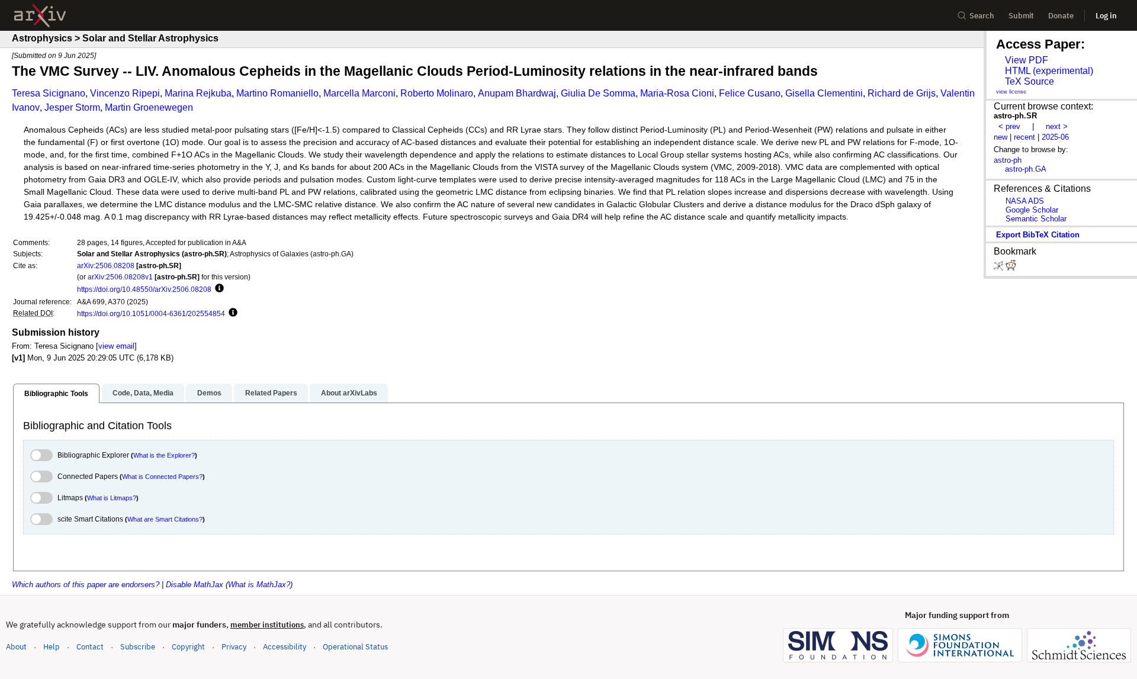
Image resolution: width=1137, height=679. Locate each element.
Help (51, 647)
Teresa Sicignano (48, 93)
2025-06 (1055, 137)
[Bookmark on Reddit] (1011, 267)
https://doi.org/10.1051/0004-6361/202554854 (151, 313)
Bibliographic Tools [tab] (56, 394)
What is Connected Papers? (162, 476)
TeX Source (1029, 81)
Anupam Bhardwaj (517, 93)
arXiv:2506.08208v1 (120, 277)
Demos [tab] (209, 393)
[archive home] (40, 15)
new (1000, 137)
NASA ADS (1025, 201)
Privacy (233, 647)
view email (116, 346)
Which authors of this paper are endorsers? (85, 584)
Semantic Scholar (1036, 218)
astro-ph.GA (1025, 169)
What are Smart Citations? (165, 519)
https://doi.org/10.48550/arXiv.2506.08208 (144, 289)
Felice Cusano (750, 93)
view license (1011, 92)
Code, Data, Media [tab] (143, 393)
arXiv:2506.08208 (105, 265)
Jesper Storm (72, 107)
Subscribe (137, 647)
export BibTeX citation (1038, 234)
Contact (90, 647)
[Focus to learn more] (217, 289)
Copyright (188, 647)
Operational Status (355, 646)
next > (1057, 126)
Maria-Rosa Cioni (677, 93)
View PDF (1026, 60)
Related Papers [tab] (271, 393)
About (16, 647)
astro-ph (1008, 160)
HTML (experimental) (1049, 71)
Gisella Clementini (824, 93)
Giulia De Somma (598, 93)
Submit (1021, 16)
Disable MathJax (194, 584)
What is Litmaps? (111, 497)
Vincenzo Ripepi (125, 93)
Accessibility (284, 647)
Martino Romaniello (277, 93)
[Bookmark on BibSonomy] (1000, 267)
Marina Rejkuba (198, 93)
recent (1024, 137)
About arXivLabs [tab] (349, 393)
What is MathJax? (259, 584)
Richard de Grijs (902, 93)
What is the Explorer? (164, 455)
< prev (1009, 126)
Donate (1061, 16)
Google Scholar (1032, 209)
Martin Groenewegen (149, 107)
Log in (1106, 16)
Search (981, 16)
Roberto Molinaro (436, 93)
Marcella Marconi (359, 93)
